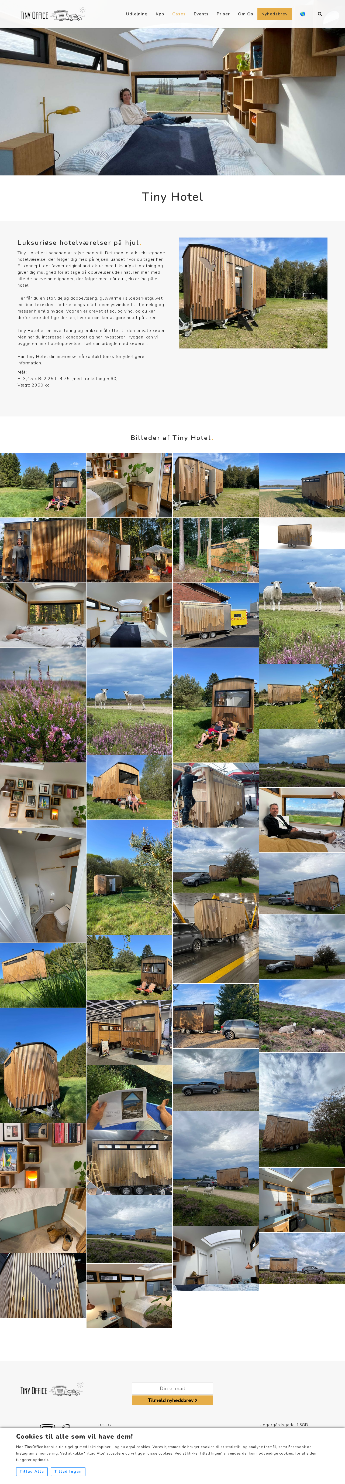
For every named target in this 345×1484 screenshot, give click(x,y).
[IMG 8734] (43, 1155)
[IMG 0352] (129, 877)
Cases (179, 14)
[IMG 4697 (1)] (216, 938)
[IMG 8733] (43, 1220)
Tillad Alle (32, 1471)
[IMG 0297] (216, 1016)
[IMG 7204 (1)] (43, 615)
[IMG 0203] (129, 615)
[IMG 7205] (129, 550)
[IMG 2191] (216, 485)
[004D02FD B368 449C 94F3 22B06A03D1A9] (129, 1229)
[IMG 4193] (216, 1079)
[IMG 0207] (43, 885)
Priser (223, 14)
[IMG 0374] (43, 485)
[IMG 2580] (129, 1097)
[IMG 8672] (43, 795)
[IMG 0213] (216, 1258)
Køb (160, 14)
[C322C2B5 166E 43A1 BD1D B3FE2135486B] (129, 1032)
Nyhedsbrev (274, 14)
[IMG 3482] (216, 615)
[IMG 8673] (129, 485)
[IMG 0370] (129, 967)
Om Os (245, 14)
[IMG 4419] (129, 1162)
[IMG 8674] (129, 1296)
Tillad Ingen (68, 1471)
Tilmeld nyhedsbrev (171, 1400)
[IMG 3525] (216, 795)
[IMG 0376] (216, 705)
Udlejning (137, 14)
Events (201, 14)
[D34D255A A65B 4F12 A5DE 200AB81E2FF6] (129, 701)
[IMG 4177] (43, 705)
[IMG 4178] (216, 860)
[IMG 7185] (216, 550)
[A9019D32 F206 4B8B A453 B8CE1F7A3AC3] (216, 1168)
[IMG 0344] (43, 1065)
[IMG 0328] (43, 975)
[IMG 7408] (43, 550)
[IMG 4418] (43, 1285)
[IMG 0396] (129, 787)
